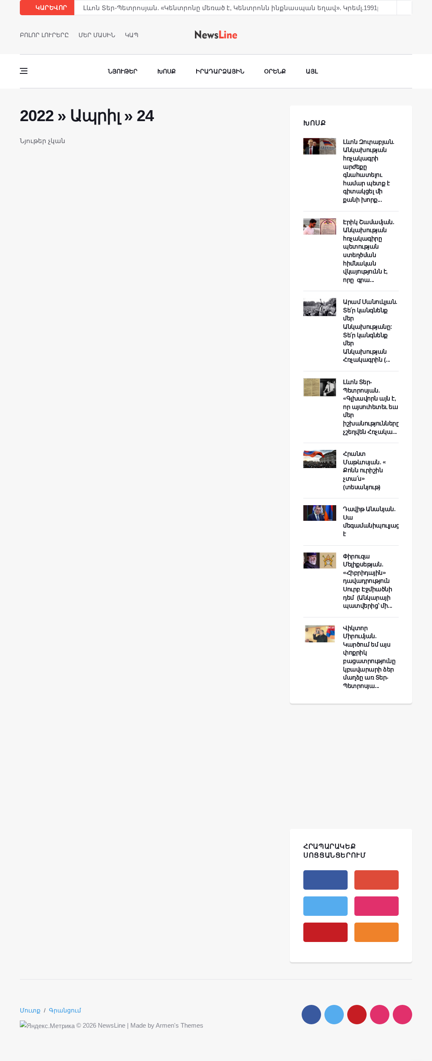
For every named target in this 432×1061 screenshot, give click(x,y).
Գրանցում (65, 1010)
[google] (376, 880)
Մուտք (30, 1010)
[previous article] (404, 7)
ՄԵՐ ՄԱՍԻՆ (96, 35)
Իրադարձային (220, 71)
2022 (36, 116)
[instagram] (376, 906)
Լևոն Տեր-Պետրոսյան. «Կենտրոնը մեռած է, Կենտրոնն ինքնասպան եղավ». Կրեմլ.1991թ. (233, 7)
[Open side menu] (23, 71)
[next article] (389, 7)
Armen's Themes (179, 1025)
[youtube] (409, 34)
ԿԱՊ (131, 35)
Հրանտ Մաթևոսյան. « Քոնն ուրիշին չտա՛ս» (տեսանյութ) (364, 470)
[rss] (376, 932)
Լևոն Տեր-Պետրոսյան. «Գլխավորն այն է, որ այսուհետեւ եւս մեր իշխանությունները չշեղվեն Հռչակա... (371, 407)
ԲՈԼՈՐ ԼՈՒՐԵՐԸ (44, 35)
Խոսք (166, 71)
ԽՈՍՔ (314, 123)
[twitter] (397, 34)
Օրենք (275, 71)
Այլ (312, 71)
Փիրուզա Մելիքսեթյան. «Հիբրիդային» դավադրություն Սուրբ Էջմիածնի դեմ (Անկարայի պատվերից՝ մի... (367, 581)
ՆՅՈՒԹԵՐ (123, 71)
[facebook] (386, 34)
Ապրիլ (95, 116)
